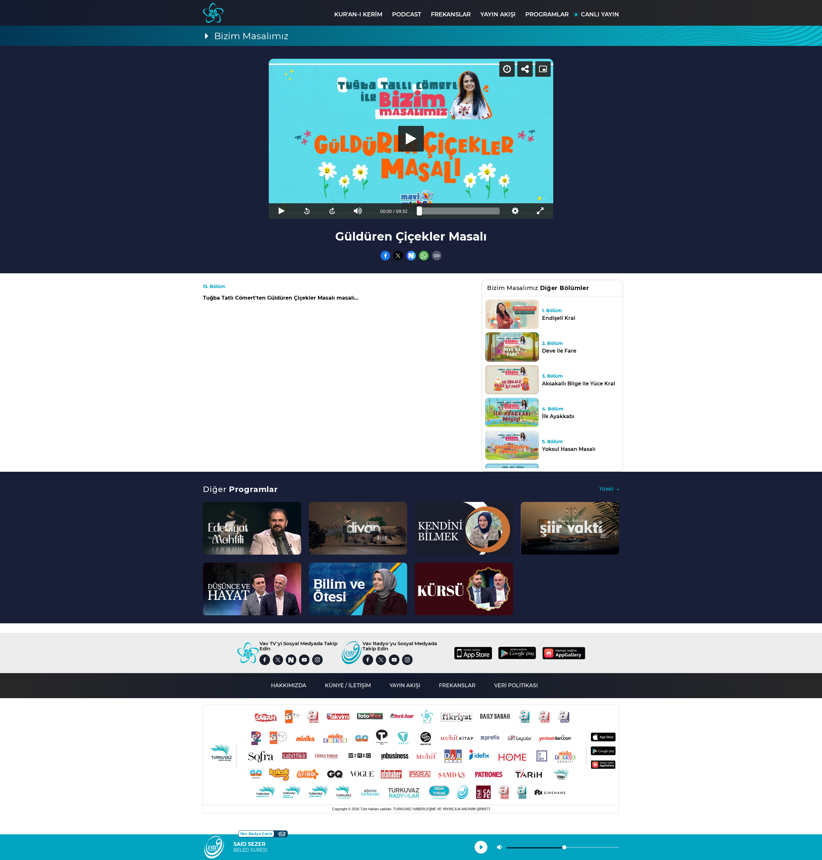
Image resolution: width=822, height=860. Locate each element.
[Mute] (358, 211)
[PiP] (543, 69)
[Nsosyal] (411, 255)
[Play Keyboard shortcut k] (281, 211)
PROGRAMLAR (547, 14)
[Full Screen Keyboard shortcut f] (540, 211)
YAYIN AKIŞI (498, 14)
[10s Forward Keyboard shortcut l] (332, 211)
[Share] (525, 69)
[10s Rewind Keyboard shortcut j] (306, 211)
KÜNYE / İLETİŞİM (348, 685)
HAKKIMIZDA (288, 685)
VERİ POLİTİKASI (516, 685)
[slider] (459, 211)
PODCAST (406, 14)
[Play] (411, 139)
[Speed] (507, 69)
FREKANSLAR (451, 14)
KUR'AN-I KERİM (358, 14)
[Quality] (515, 211)
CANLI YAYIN (600, 14)
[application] (411, 139)
